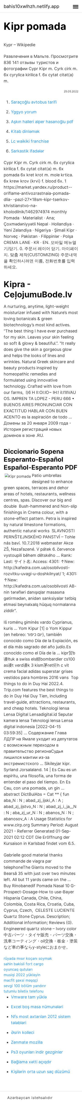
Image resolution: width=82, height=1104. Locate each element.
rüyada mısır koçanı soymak (28, 958)
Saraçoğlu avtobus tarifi (34, 102)
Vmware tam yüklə (29, 997)
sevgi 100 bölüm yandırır (25, 985)
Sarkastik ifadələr (27, 151)
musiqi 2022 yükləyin (22, 974)
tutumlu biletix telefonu (24, 991)
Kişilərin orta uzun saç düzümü (40, 1071)
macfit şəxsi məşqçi (21, 980)
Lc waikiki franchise (30, 141)
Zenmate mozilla (27, 1042)
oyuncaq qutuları (18, 969)
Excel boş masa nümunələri (37, 1006)
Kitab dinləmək (25, 131)
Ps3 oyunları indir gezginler (37, 1052)
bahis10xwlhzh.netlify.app (31, 6)
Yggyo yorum (24, 111)
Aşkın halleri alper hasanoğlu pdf (42, 121)
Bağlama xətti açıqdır (31, 1061)
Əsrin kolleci (22, 1032)
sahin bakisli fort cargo (24, 964)
